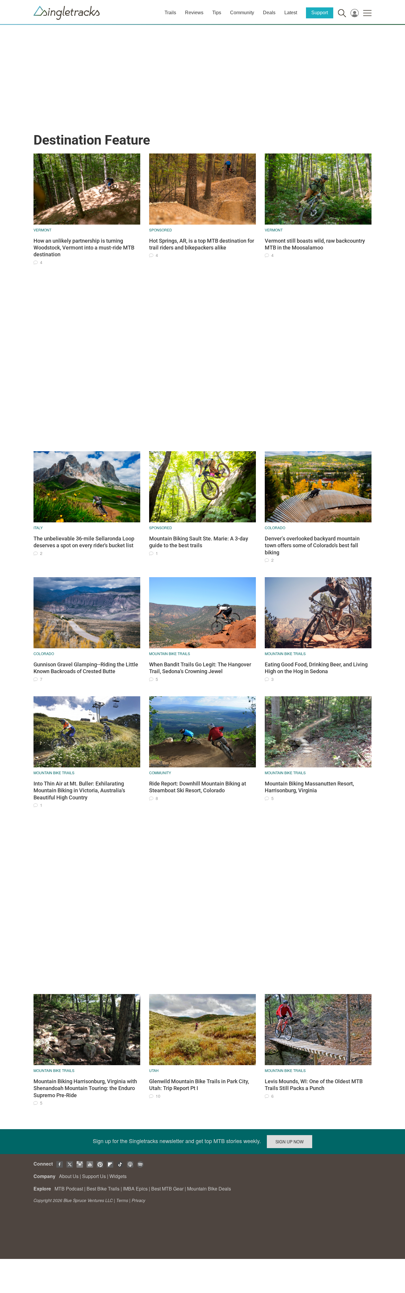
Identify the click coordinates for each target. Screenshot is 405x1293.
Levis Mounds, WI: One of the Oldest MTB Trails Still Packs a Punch (314, 1084)
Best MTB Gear (167, 1188)
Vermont (42, 229)
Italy (38, 527)
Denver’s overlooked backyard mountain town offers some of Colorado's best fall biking (312, 545)
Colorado (275, 527)
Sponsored (160, 229)
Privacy (138, 1200)
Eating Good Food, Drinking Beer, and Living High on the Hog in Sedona (316, 667)
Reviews (194, 12)
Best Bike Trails (103, 1188)
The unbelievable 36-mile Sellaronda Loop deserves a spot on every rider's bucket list (84, 541)
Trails (170, 12)
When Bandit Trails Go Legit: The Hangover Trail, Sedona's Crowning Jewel (200, 667)
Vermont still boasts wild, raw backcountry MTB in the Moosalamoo (315, 244)
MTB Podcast (69, 1188)
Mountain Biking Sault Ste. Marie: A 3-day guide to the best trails (198, 541)
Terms (122, 1200)
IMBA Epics (135, 1188)
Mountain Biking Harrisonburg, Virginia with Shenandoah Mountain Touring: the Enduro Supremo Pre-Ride (85, 1088)
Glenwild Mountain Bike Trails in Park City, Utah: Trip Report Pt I (199, 1084)
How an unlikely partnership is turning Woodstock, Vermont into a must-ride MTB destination (84, 248)
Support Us (94, 1176)
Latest (290, 12)
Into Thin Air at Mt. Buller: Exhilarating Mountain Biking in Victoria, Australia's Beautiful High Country (79, 790)
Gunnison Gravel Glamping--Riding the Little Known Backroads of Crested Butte (86, 667)
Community (242, 12)
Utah (154, 1070)
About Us (69, 1176)
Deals (269, 12)
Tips (216, 12)
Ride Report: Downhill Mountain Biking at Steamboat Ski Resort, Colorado (197, 786)
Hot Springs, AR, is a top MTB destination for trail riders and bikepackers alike (201, 244)
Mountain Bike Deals (209, 1188)
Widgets (118, 1176)
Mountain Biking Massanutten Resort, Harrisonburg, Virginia (309, 786)
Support (319, 12)
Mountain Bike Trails (169, 653)
